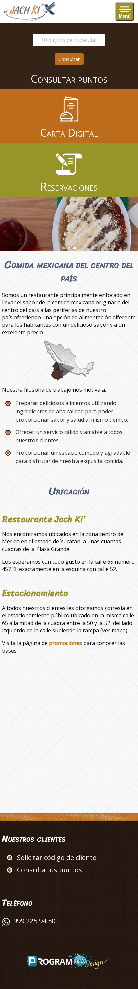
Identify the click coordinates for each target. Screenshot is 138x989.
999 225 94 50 (34, 920)
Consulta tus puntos (49, 869)
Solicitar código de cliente (56, 857)
